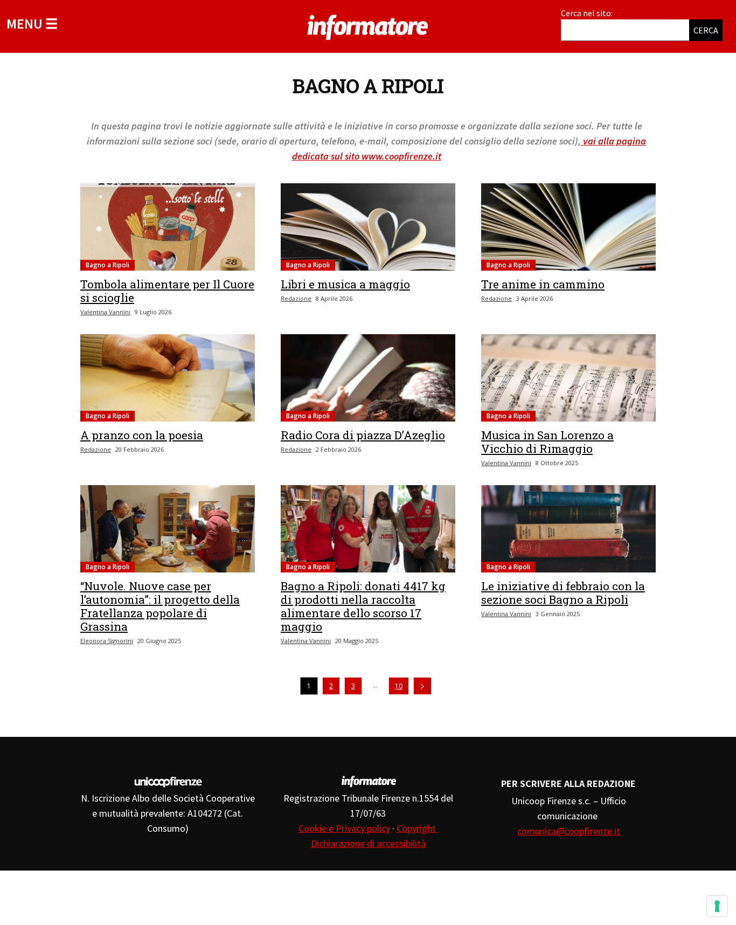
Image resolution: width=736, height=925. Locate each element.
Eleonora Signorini (106, 641)
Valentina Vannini (105, 312)
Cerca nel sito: (587, 13)
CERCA (705, 30)
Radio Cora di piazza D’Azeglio (363, 435)
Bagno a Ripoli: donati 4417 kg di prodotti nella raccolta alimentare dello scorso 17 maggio (363, 606)
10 (398, 686)
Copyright (417, 828)
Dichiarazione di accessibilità (368, 843)
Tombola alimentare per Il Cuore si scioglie (167, 291)
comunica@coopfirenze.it (568, 831)
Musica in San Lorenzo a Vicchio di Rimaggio (547, 441)
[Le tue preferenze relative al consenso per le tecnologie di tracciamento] (717, 906)
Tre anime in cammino (543, 284)
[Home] (368, 25)
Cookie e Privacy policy (344, 828)
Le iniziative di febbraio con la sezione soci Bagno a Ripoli (563, 592)
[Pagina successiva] (422, 686)
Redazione (296, 298)
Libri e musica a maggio (345, 284)
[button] (32, 23)
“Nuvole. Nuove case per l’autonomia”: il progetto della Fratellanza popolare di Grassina (160, 606)
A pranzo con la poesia (141, 435)
